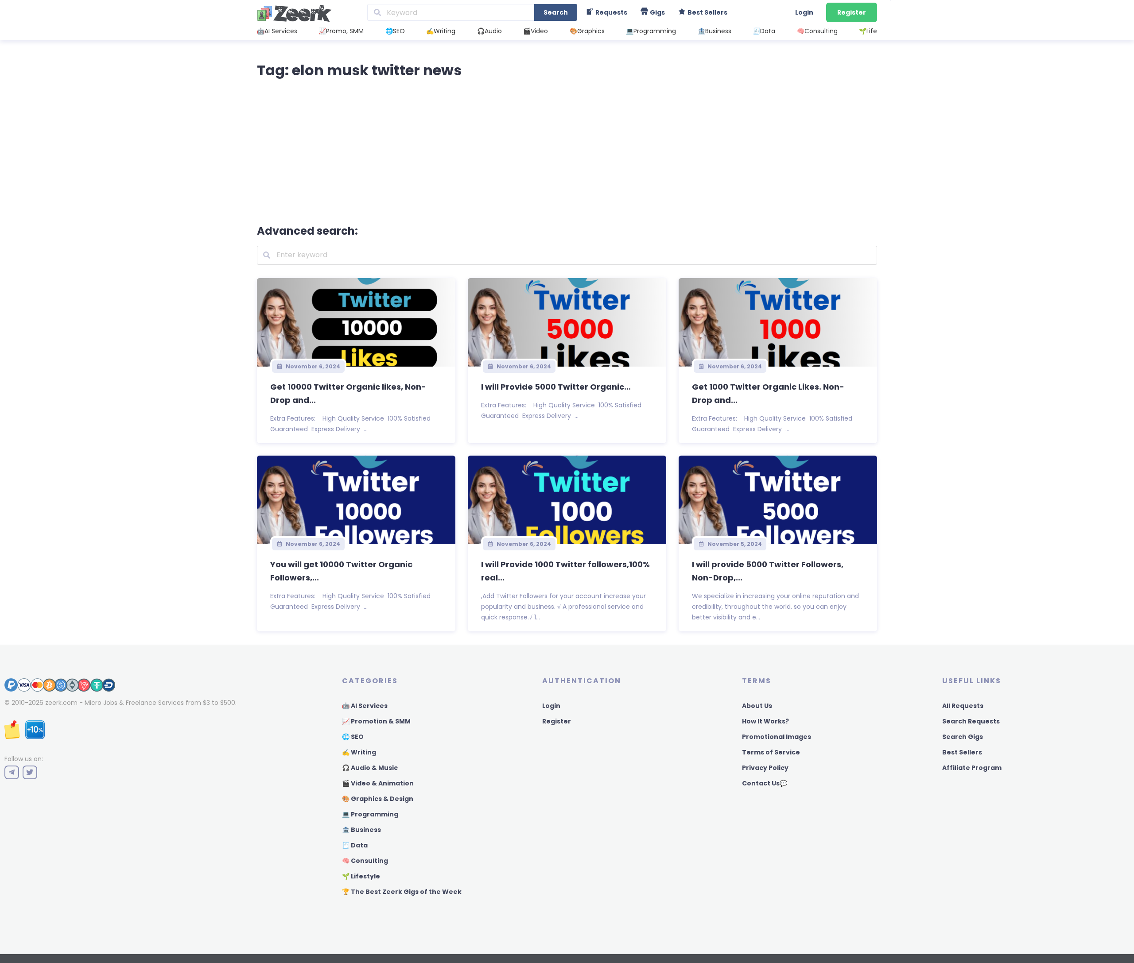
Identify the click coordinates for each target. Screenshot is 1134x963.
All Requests (962, 705)
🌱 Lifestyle (361, 876)
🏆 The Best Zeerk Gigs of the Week (402, 891)
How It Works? (765, 721)
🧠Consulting (817, 31)
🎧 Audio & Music (370, 767)
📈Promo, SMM (341, 31)
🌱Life (868, 31)
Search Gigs (962, 736)
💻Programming (651, 31)
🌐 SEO (353, 736)
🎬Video (535, 31)
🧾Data (764, 31)
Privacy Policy (765, 767)
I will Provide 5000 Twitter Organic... (556, 386)
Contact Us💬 (764, 783)
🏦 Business (361, 829)
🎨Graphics (587, 31)
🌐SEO (395, 31)
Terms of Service (771, 752)
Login (804, 12)
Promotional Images (776, 736)
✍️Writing (440, 31)
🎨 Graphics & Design (377, 798)
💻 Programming (370, 814)
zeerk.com (61, 702)
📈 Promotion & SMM (376, 721)
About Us (757, 705)
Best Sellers (962, 752)
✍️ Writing (359, 752)
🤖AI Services (277, 31)
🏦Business (714, 31)
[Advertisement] (567, 150)
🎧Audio (489, 31)
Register (851, 12)
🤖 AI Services (365, 705)
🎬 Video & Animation (378, 783)
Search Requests (971, 721)
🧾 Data (355, 845)
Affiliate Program (972, 767)
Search (556, 12)
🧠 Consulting (365, 860)
